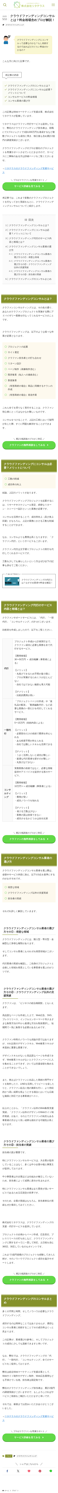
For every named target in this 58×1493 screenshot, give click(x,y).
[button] (7, 1471)
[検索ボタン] (5, 5)
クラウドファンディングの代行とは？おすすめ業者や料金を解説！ (37, 581)
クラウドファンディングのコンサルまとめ (30, 279)
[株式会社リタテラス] (29, 5)
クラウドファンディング (15, 25)
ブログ (8, 1456)
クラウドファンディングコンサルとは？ (29, 225)
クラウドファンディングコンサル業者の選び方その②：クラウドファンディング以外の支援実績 (32, 264)
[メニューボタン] (53, 5)
